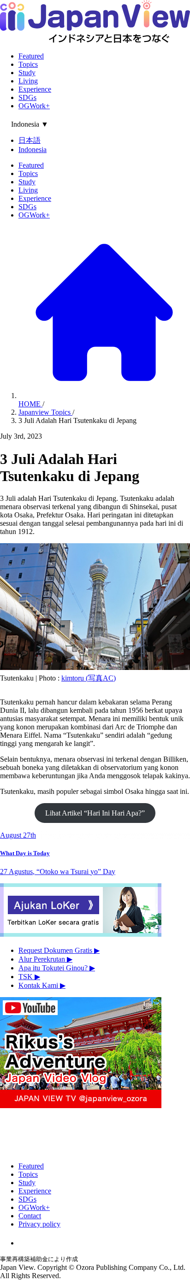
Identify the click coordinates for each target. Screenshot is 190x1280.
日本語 (29, 140)
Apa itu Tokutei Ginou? (56, 968)
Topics (28, 64)
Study (27, 72)
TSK (29, 977)
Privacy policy (39, 1224)
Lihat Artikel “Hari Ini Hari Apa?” (95, 813)
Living (28, 81)
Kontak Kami (41, 985)
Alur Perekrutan (45, 959)
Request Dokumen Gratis (59, 950)
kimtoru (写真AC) (88, 678)
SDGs (27, 97)
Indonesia (32, 149)
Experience (34, 89)
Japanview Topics (45, 412)
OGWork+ (34, 106)
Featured (31, 56)
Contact (29, 1216)
